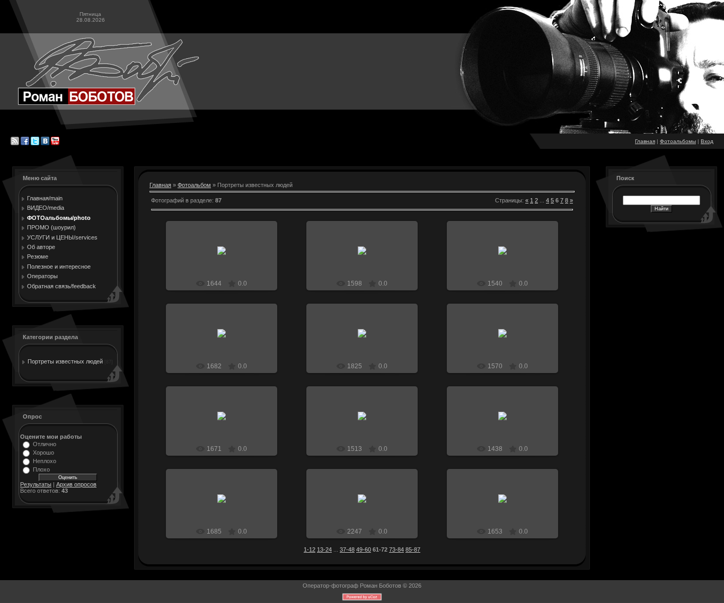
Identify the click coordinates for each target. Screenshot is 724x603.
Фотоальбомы (678, 141)
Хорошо (43, 452)
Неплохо (44, 461)
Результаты (35, 484)
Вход (707, 141)
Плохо (41, 469)
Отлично (44, 444)
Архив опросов (76, 484)
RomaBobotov (226, 275)
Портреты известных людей (65, 361)
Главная (645, 141)
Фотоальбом (194, 185)
